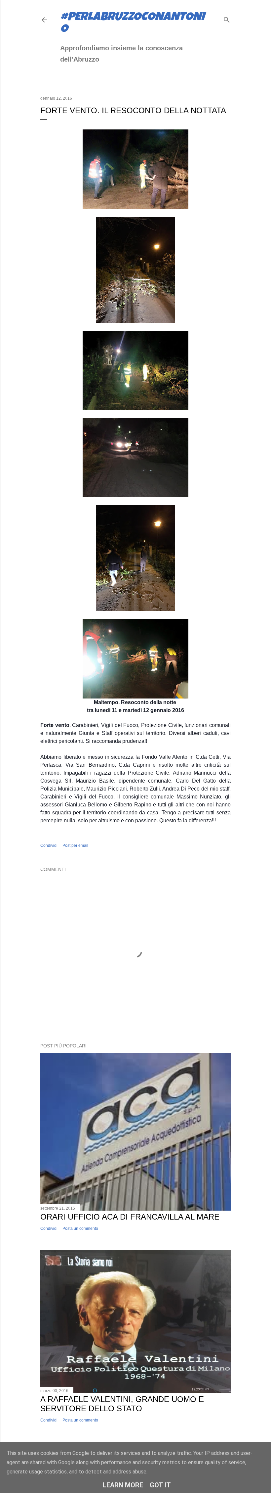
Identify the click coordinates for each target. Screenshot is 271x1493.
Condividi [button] (49, 845)
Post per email (75, 845)
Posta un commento (80, 1228)
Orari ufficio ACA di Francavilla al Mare (129, 1216)
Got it (160, 1485)
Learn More (123, 1485)
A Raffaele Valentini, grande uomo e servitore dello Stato (122, 1404)
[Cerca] (227, 18)
